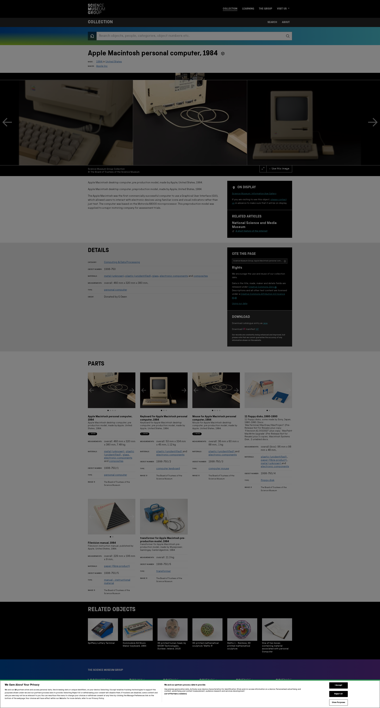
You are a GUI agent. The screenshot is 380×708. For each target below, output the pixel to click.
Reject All (338, 694)
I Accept (338, 685)
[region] (190, 694)
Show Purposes (338, 702)
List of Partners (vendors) (175, 694)
